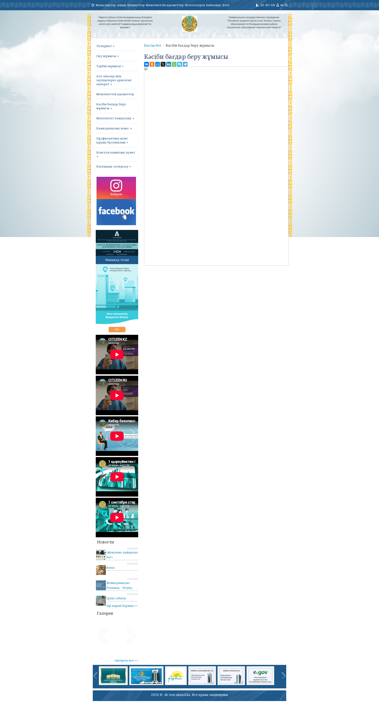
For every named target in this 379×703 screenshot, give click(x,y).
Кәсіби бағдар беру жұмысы (111, 106)
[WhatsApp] (174, 64)
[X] (163, 64)
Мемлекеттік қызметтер (165, 5)
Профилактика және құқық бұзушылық (112, 140)
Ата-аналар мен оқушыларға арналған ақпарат (113, 80)
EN (273, 5)
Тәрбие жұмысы (109, 66)
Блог (226, 5)
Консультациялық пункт (115, 152)
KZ (262, 5)
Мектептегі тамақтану (114, 118)
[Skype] (179, 64)
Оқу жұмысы (106, 56)
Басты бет (152, 45)
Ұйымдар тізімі (117, 260)
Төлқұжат (104, 46)
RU (267, 5)
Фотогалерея (195, 5)
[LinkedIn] (168, 64)
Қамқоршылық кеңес (113, 128)
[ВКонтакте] (146, 64)
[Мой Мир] (157, 64)
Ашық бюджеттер (131, 5)
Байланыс (213, 5)
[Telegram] (185, 64)
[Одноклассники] (152, 64)
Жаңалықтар (106, 5)
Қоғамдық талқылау (112, 166)
